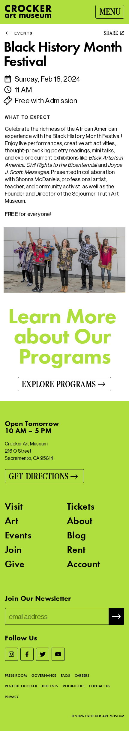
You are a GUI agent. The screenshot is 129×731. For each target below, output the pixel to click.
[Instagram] (11, 654)
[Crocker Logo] (28, 11)
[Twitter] (42, 654)
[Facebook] (27, 654)
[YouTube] (58, 654)
